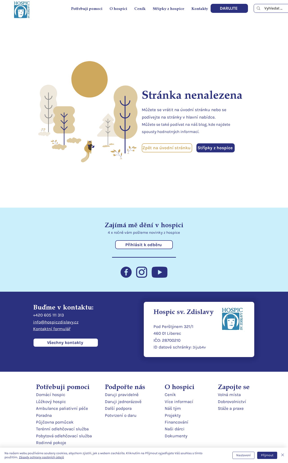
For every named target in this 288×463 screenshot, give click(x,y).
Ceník (170, 394)
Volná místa (229, 394)
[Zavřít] (282, 455)
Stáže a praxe (231, 408)
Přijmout (267, 455)
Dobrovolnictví (232, 401)
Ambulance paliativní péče (62, 408)
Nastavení (243, 455)
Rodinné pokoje (51, 442)
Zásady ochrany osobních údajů (41, 457)
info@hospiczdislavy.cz (56, 322)
